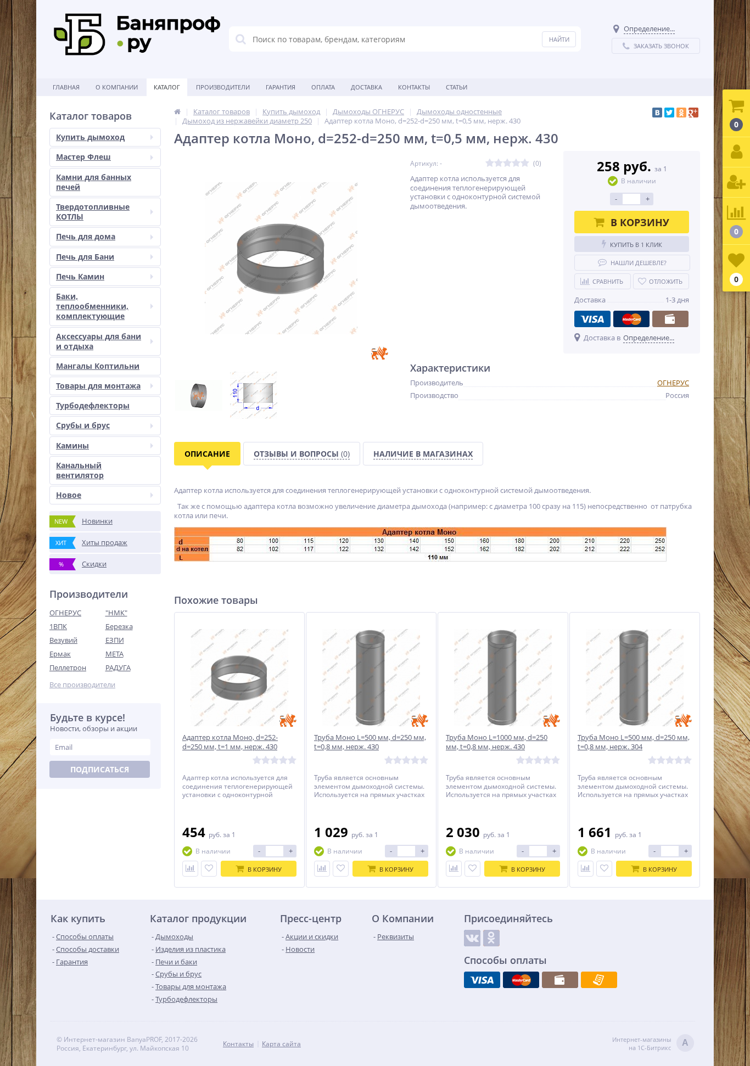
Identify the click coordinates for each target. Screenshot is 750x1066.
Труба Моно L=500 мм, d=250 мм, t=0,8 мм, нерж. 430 (370, 742)
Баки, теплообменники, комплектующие (92, 306)
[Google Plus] (693, 112)
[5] (524, 163)
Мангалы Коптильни (97, 366)
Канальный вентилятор (80, 470)
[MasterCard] (631, 319)
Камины (72, 445)
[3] (507, 163)
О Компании (117, 87)
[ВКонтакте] (657, 112)
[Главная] (177, 111)
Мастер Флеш (83, 157)
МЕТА (114, 654)
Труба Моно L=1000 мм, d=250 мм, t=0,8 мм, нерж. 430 (496, 742)
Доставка (366, 87)
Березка (119, 626)
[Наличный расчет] (670, 319)
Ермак (60, 654)
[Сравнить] (190, 869)
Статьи (456, 87)
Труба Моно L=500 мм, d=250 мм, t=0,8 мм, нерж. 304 (634, 742)
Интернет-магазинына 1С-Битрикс (650, 1043)
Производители (223, 87)
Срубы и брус (83, 425)
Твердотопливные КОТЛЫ (93, 211)
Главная (66, 87)
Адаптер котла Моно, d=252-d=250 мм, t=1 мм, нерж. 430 (230, 742)
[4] (516, 163)
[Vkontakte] (472, 938)
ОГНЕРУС (65, 613)
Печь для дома (85, 236)
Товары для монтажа (98, 385)
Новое (68, 495)
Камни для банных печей (93, 182)
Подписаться (99, 769)
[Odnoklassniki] (491, 938)
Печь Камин (80, 276)
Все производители (82, 684)
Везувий (63, 640)
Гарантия (280, 87)
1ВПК (58, 626)
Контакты (414, 87)
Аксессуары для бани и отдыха (98, 341)
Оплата (323, 87)
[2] (498, 163)
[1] (489, 163)
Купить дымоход (90, 137)
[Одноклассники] (681, 112)
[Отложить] (209, 869)
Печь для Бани (85, 256)
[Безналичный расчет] (599, 980)
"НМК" (116, 613)
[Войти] (736, 152)
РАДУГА (118, 667)
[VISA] (592, 319)
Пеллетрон (67, 667)
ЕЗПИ (114, 640)
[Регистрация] (736, 182)
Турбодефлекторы (93, 405)
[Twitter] (669, 112)
